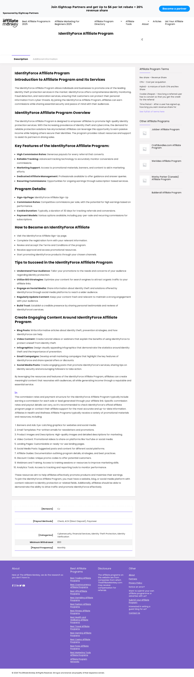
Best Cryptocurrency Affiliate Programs (80, 586)
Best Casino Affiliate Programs (80, 640)
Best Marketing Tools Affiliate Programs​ (80, 654)
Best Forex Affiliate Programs (79, 647)
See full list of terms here (152, 111)
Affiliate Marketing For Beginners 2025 (67, 23)
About (145, 24)
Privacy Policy (135, 582)
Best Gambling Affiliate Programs (81, 599)
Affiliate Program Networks (78, 660)
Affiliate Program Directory (103, 23)
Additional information (45, 59)
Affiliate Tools (130, 23)
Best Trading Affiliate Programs (80, 579)
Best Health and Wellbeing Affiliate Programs (79, 620)
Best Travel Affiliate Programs (79, 627)
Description (21, 59)
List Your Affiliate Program (174, 23)
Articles (157, 21)
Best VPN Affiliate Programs (78, 592)
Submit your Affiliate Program (139, 601)
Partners (133, 578)
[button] (12, 585)
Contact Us (134, 613)
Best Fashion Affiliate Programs (80, 605)
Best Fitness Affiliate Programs (80, 612)
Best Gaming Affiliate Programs (80, 634)
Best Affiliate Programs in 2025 (36, 23)
